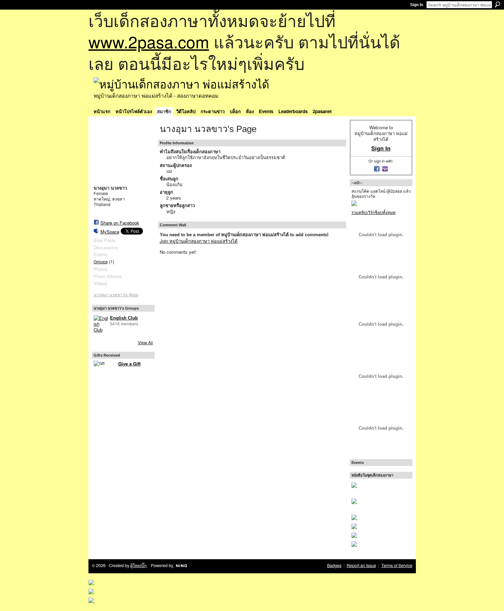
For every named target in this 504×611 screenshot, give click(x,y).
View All (145, 342)
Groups (101, 262)
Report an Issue (361, 565)
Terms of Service (396, 565)
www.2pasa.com (148, 41)
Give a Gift (129, 363)
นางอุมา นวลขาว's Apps (116, 294)
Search (497, 4)
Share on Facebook (119, 222)
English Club (124, 318)
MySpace (109, 231)
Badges (334, 565)
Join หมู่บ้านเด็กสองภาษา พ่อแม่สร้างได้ (199, 241)
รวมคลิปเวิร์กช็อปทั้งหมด (373, 212)
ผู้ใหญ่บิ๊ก (138, 565)
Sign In (416, 4)
